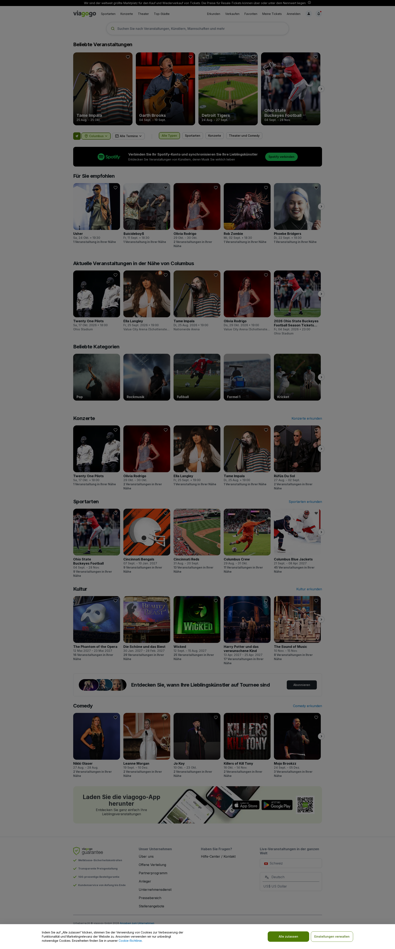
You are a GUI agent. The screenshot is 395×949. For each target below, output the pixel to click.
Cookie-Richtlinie (130, 940)
